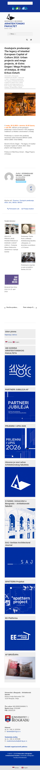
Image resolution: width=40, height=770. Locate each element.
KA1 (10, 202)
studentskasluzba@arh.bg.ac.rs (17, 741)
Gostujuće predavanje (27, 200)
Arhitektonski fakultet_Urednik (24, 174)
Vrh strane (19, 763)
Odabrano (20, 179)
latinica (14, 335)
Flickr (20, 8)
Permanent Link (14, 209)
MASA (14, 202)
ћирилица (8, 335)
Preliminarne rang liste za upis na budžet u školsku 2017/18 (28, 267)
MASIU (20, 202)
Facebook (13, 8)
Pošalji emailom (29, 209)
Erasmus (16, 200)
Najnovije (21, 77)
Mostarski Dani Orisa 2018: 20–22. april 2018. (10, 289)
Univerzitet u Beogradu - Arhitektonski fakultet (11, 76)
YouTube (16, 8)
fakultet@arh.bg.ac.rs (14, 731)
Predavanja (21, 182)
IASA (6, 202)
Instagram (26, 8)
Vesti (7, 79)
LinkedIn (23, 8)
